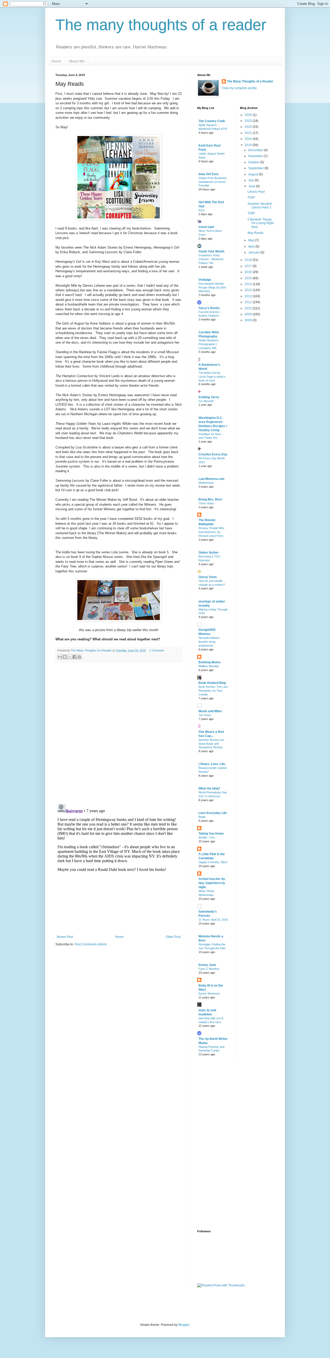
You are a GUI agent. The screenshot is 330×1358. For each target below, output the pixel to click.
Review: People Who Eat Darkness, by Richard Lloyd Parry (211, 532)
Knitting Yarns (209, 397)
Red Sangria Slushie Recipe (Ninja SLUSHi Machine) (212, 287)
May (251, 240)
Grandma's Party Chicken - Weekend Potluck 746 (211, 259)
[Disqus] (118, 733)
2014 (249, 284)
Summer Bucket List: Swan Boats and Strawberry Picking (212, 743)
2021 (249, 133)
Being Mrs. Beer (210, 499)
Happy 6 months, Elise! (213, 862)
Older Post (173, 937)
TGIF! (251, 197)
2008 (249, 320)
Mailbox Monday (209, 666)
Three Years (206, 503)
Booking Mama (209, 662)
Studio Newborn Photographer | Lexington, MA (208, 344)
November (256, 156)
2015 (249, 278)
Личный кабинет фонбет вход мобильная (209, 641)
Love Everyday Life (213, 813)
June (252, 186)
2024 (249, 115)
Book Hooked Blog (212, 683)
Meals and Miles (210, 711)
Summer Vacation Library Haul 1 (260, 205)
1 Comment (156, 650)
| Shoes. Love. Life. (212, 764)
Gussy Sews (208, 577)
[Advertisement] (217, 1143)
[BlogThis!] (64, 656)
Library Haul (256, 191)
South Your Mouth (211, 251)
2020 (249, 139)
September (256, 168)
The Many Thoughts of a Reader (250, 81)
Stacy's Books (209, 308)
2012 (249, 296)
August (253, 174)
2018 (249, 260)
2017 (249, 266)
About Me (77, 61)
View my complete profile (239, 88)
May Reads (255, 233)
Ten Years (205, 715)
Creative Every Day (213, 454)
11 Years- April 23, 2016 (213, 919)
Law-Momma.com (212, 479)
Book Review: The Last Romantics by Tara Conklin (213, 690)
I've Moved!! (206, 401)
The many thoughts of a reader (160, 24)
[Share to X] (69, 656)
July (251, 180)
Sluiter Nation (208, 552)
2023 (249, 121)
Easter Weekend (209, 993)
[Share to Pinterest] (79, 656)
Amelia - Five (207, 837)
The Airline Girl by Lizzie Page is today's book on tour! (212, 376)
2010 (249, 308)
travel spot (206, 227)
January (254, 252)
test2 (202, 210)
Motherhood (206, 482)
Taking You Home (211, 833)
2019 (249, 145)
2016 (249, 272)
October (254, 162)
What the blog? (209, 788)
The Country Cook (212, 121)
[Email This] (59, 656)
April (251, 246)
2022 (249, 127)
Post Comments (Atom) (91, 944)
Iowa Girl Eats (209, 174)
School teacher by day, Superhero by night (212, 883)
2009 (249, 314)
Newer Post (65, 937)
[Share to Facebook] (74, 656)
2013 (249, 290)
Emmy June (207, 965)
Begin (202, 816)
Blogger (183, 1325)
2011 (249, 302)
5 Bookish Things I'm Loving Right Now (261, 223)
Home (56, 61)
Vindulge (205, 280)
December (256, 150)
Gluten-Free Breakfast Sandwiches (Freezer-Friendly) (213, 181)
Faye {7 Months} (209, 968)
